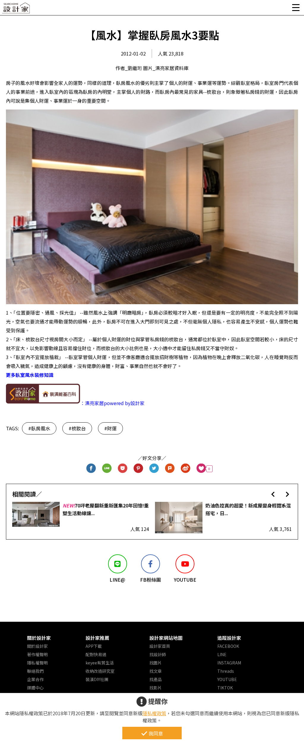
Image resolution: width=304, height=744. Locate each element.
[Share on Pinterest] (138, 469)
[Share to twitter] (154, 469)
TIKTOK (225, 688)
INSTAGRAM (229, 663)
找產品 (155, 679)
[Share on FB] (91, 469)
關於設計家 (39, 637)
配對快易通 (96, 654)
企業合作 (35, 679)
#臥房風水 (39, 428)
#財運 (110, 428)
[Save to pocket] (123, 469)
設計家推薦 (97, 637)
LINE (222, 654)
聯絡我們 (35, 671)
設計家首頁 (159, 646)
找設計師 (157, 654)
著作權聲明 (37, 654)
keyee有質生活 (100, 663)
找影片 (155, 688)
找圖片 (155, 663)
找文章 (155, 671)
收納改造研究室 (100, 671)
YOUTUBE (227, 679)
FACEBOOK (228, 646)
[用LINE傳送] (107, 469)
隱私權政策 (154, 713)
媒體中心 (35, 688)
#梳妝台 (77, 428)
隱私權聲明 (37, 663)
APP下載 (94, 646)
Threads (225, 671)
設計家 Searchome (16, 9)
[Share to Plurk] (170, 469)
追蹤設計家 (229, 637)
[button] (273, 494)
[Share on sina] (186, 469)
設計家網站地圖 (166, 637)
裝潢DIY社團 (97, 679)
